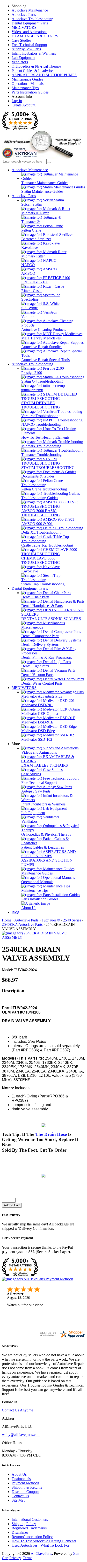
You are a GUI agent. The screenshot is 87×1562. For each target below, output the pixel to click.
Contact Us (20, 1496)
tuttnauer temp (32, 390)
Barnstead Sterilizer (36, 239)
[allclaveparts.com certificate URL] (62, 1337)
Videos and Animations (29, 32)
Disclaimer (20, 1532)
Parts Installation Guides (30, 92)
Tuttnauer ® (30, 222)
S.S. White (29, 308)
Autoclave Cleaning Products (43, 329)
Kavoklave (29, 247)
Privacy (15, 1558)
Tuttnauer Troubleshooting (41, 455)
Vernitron (28, 317)
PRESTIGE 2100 (34, 282)
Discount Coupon (25, 1492)
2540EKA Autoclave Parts (22, 924)
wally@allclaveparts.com (21, 1435)
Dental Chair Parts (35, 597)
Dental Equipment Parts (30, 23)
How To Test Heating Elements (45, 437)
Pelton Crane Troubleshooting (44, 489)
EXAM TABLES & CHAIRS (35, 36)
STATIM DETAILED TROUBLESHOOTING (40, 405)
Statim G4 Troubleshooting (42, 381)
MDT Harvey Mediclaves (41, 338)
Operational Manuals (28, 84)
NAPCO (28, 265)
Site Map (18, 1500)
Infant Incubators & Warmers (34, 53)
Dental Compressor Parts (40, 636)
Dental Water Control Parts (41, 683)
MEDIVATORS (24, 27)
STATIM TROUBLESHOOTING (48, 468)
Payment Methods (25, 1483)
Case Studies (21, 40)
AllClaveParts (41, 1553)
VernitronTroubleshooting (40, 416)
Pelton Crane (31, 230)
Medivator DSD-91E (37, 722)
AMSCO (28, 273)
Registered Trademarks (29, 1528)
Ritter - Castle (31, 291)
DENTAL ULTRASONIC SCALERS (51, 619)
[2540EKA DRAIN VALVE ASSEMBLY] (43, 937)
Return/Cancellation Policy (32, 1537)
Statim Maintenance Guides (42, 191)
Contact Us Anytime (17, 1410)
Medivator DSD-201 (37, 705)
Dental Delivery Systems (40, 644)
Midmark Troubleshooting (41, 446)
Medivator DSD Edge (38, 731)
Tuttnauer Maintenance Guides (44, 183)
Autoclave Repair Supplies (41, 347)
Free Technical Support (29, 45)
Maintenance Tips (25, 88)
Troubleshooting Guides (39, 498)
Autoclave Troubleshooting (32, 19)
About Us (28, 908)
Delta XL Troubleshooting (41, 532)
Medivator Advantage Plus (41, 696)
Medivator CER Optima (39, 713)
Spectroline (29, 299)
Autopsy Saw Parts (26, 49)
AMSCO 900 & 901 (37, 524)
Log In (17, 101)
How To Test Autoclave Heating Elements (44, 1541)
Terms (27, 1558)
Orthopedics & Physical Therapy (37, 66)
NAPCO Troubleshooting (41, 424)
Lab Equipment (23, 58)
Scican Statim (31, 204)
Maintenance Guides (27, 79)
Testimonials (21, 1479)
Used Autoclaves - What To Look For (40, 1545)
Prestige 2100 (31, 373)
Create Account (23, 105)
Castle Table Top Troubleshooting (47, 545)
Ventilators (20, 62)
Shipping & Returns (27, 1487)
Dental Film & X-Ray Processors (46, 657)
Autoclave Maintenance (30, 10)
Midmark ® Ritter (35, 213)
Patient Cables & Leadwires (33, 71)
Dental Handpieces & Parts (42, 606)
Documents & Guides (37, 476)
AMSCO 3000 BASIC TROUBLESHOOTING (40, 513)
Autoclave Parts (24, 14)
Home (6, 920)
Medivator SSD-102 (36, 739)
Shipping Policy (24, 1524)
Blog (15, 912)
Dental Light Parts (35, 666)
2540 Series (72, 920)
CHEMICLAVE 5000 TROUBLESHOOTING (40, 560)
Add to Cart (12, 1205)
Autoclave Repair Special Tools (45, 360)
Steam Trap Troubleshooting (43, 584)
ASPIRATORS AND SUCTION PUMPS (44, 75)
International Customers (30, 1519)
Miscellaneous (32, 627)
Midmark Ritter (33, 256)
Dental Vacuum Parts (37, 675)
